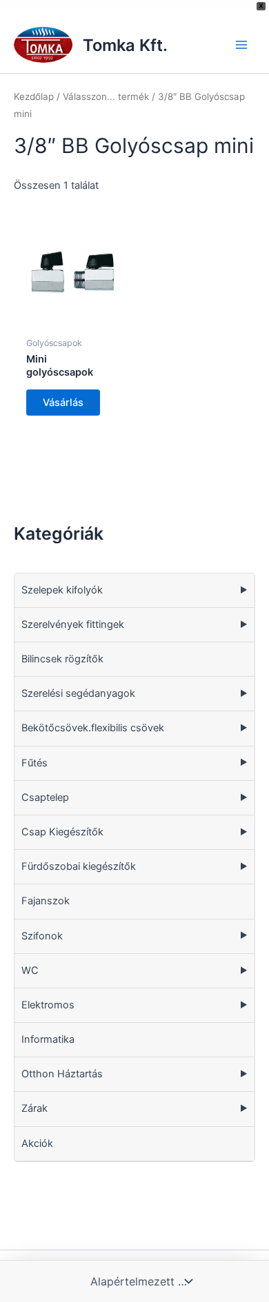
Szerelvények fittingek (72, 624)
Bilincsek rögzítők (62, 659)
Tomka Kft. (125, 45)
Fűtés (34, 763)
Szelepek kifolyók (62, 590)
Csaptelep (45, 797)
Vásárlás (63, 402)
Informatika (47, 1039)
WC (30, 970)
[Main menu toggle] (241, 45)
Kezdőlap (34, 96)
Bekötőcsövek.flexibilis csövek (92, 728)
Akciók (37, 1143)
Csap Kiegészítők (62, 832)
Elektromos (47, 1005)
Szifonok (42, 936)
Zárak (34, 1108)
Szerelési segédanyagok (78, 693)
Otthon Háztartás (62, 1074)
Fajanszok (45, 901)
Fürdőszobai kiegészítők (78, 866)
